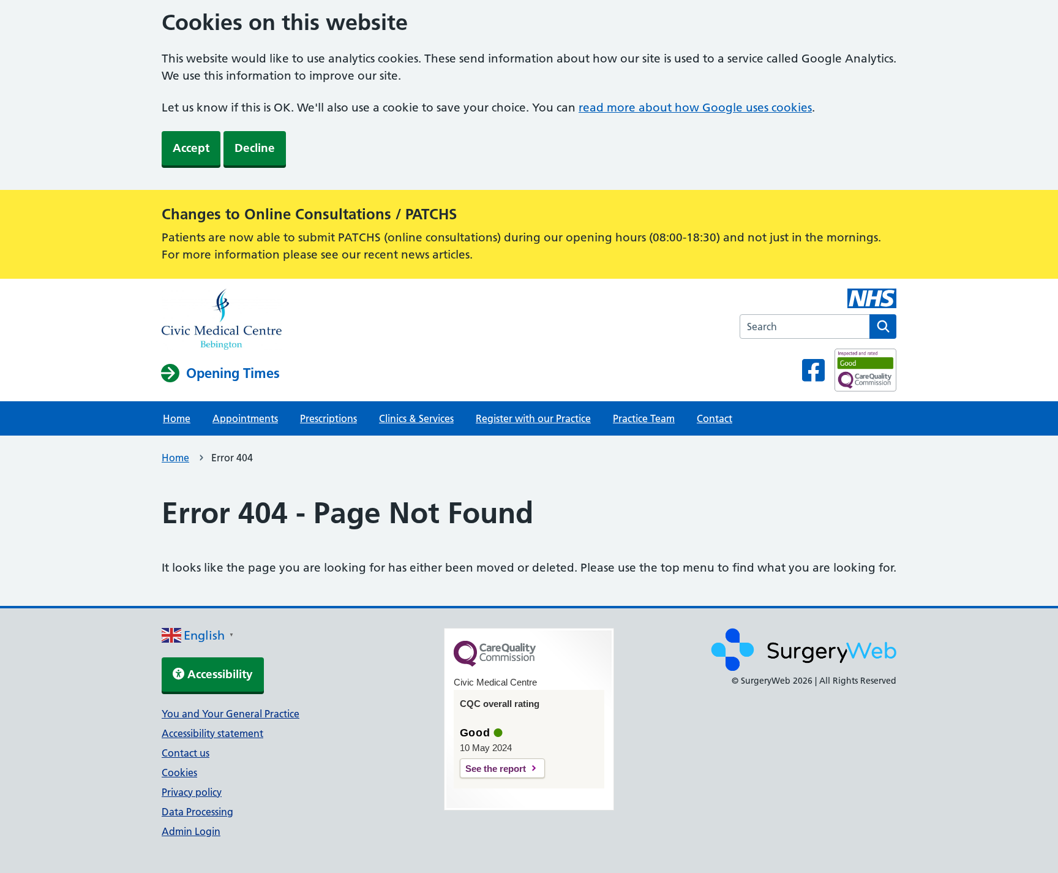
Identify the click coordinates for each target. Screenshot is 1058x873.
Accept (191, 148)
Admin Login (191, 831)
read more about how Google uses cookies (695, 107)
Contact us (185, 753)
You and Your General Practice (230, 714)
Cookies (179, 772)
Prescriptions (328, 418)
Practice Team (644, 418)
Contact (714, 418)
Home (176, 418)
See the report (495, 768)
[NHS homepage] (222, 320)
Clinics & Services (416, 418)
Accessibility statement (212, 733)
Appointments (245, 418)
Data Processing (197, 812)
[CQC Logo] (495, 663)
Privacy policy (192, 792)
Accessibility (218, 674)
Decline (254, 148)
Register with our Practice (533, 418)
